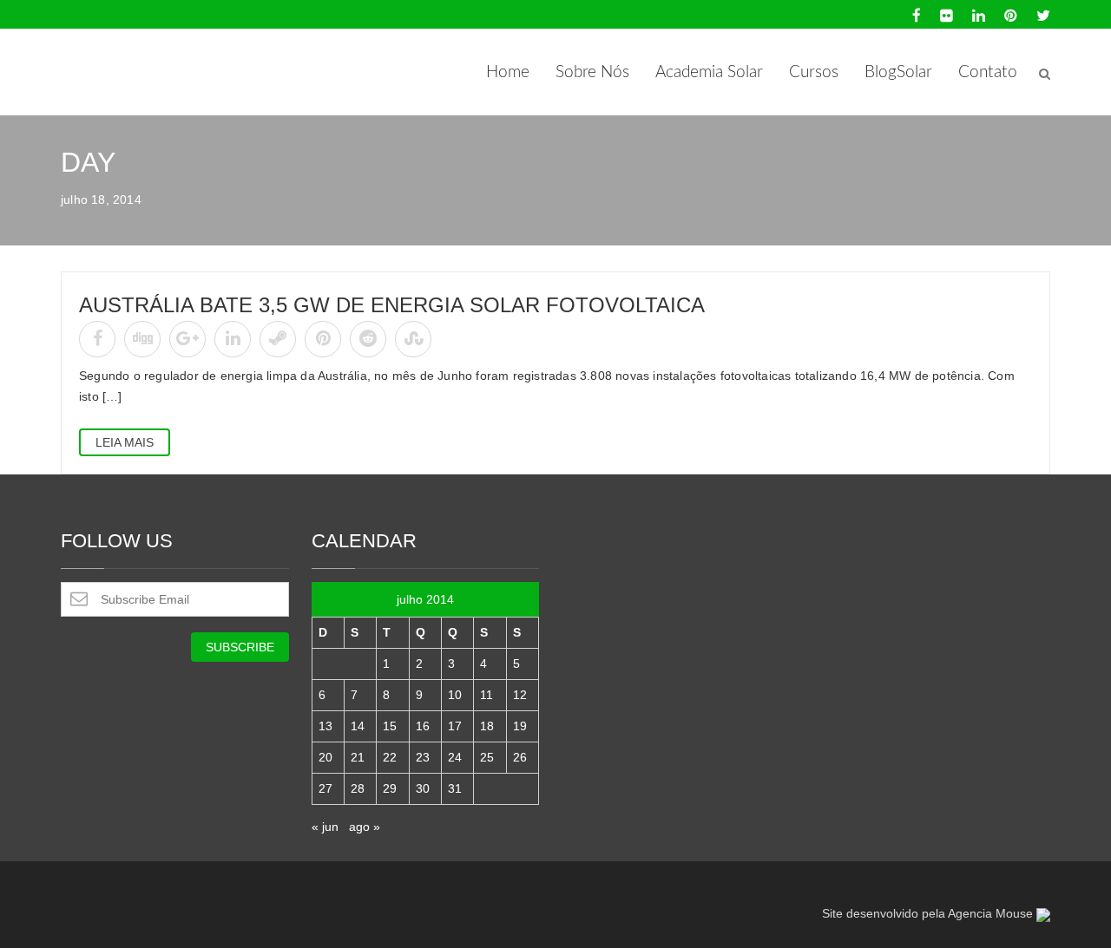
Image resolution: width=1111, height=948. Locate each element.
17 (455, 726)
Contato (987, 72)
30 (423, 788)
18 (487, 726)
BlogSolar (898, 72)
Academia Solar (709, 72)
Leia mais (124, 442)
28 (358, 788)
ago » (364, 827)
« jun (325, 827)
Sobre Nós (592, 72)
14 (358, 726)
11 (486, 695)
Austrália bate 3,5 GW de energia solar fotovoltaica (392, 305)
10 (455, 695)
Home (507, 72)
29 (390, 788)
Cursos (813, 72)
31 (455, 788)
